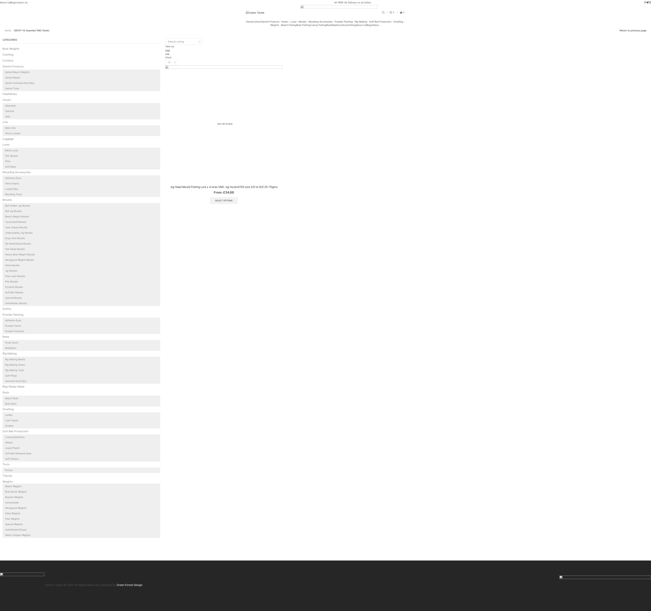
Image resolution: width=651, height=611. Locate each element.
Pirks (8, 161)
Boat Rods (10, 403)
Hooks (284, 21)
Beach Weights (13, 486)
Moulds (303, 21)
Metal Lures (11, 150)
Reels (335, 25)
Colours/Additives (15, 437)
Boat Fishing (303, 25)
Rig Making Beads (15, 359)
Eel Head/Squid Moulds (18, 243)
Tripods (7, 475)
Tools (6, 464)
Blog (12, 2)
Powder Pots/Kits (14, 331)
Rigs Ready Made (13, 386)
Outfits (7, 308)
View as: (169, 46)
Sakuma (9, 111)
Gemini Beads (12, 77)
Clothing (351, 25)
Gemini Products (270, 21)
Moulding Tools (13, 194)
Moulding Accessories (321, 21)
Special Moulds (13, 297)
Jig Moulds (11, 270)
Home (249, 21)
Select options (224, 200)
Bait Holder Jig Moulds (17, 205)
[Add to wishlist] (276, 175)
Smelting (398, 21)
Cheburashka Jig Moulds (19, 232)
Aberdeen (10, 105)
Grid (167, 50)
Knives (8, 470)
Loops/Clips (11, 188)
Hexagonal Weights (15, 507)
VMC (7, 116)
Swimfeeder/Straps (15, 529)
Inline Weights (12, 513)
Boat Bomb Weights (16, 491)
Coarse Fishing (318, 25)
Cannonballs (12, 502)
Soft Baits (10, 166)
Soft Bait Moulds (14, 292)
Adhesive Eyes (13, 178)
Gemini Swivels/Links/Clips (19, 83)
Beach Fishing (289, 25)
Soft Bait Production (380, 21)
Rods (329, 25)
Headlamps (10, 94)
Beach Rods (11, 398)
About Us (5, 2)
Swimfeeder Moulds (16, 303)
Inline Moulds (12, 265)
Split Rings (11, 375)
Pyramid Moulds (14, 287)
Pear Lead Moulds (15, 276)
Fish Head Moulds (15, 249)
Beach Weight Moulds (17, 216)
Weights (274, 25)
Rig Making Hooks (15, 364)
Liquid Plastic (12, 447)
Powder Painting (344, 21)
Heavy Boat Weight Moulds (20, 254)
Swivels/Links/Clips (15, 381)
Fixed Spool (11, 342)
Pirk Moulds (11, 155)
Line (5, 122)
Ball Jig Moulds (13, 211)
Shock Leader (13, 133)
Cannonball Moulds (15, 221)
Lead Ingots (11, 420)
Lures (293, 21)
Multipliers (10, 348)
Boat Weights (11, 48)
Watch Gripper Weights (18, 535)
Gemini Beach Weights (17, 72)
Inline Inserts (12, 183)
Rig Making (361, 21)
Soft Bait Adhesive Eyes (18, 453)
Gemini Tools (12, 88)
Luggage (8, 138)
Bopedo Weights (14, 497)
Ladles (8, 414)
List (167, 54)
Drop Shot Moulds (15, 238)
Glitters (9, 442)
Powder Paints (13, 325)
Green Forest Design (129, 585)
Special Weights (14, 524)
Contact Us (21, 2)
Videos (375, 25)
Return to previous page (633, 30)
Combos (342, 25)
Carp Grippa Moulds (16, 227)
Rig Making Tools (14, 370)
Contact (256, 21)
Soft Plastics (12, 458)
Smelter (9, 425)
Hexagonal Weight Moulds (19, 259)
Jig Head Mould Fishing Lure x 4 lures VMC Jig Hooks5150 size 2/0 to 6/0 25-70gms (224, 187)
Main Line (10, 127)
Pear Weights (12, 518)
